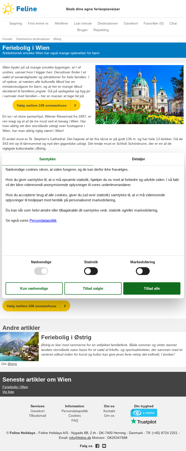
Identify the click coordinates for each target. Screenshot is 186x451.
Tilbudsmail (37, 415)
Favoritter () (154, 23)
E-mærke (144, 413)
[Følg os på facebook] (97, 446)
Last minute (83, 23)
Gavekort (131, 23)
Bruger (82, 30)
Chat (173, 23)
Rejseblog (101, 30)
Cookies (75, 415)
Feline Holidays (93, 8)
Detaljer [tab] (138, 159)
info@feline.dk (80, 438)
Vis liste (8, 392)
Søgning (15, 23)
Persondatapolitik (75, 411)
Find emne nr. (38, 23)
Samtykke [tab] (47, 159)
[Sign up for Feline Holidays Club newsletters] (104, 446)
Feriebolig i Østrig (66, 337)
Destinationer (108, 23)
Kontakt (109, 411)
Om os (109, 415)
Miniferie (61, 23)
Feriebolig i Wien (15, 387)
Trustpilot (144, 421)
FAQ (74, 420)
